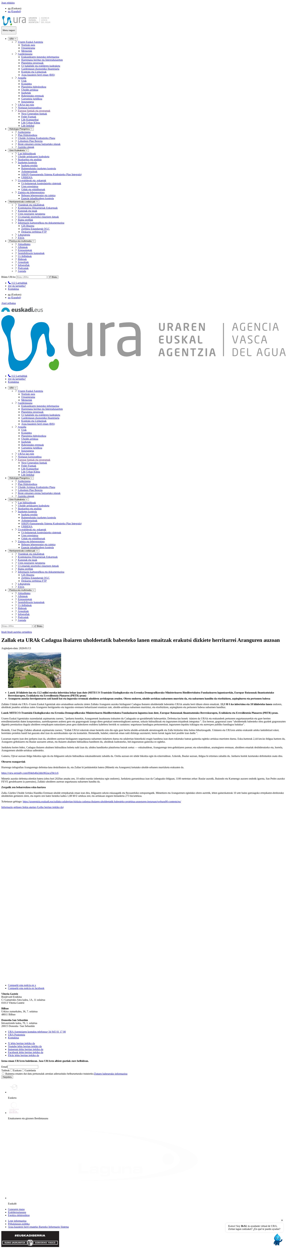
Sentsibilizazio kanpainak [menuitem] (31, 253)
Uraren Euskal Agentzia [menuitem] (30, 42)
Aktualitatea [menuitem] (24, 244)
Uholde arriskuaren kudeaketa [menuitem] (33, 156)
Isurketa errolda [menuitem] (29, 165)
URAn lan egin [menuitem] (26, 104)
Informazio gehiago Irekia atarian (32, 807)
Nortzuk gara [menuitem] (28, 45)
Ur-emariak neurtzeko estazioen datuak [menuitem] (38, 216)
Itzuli (16, 632)
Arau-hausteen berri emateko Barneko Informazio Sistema (38, 1226)
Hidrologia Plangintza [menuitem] (19, 129)
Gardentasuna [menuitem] (25, 53)
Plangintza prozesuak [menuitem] (32, 62)
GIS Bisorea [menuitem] (27, 225)
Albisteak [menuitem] (23, 247)
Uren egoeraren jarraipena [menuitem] (31, 213)
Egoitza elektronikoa (19, 1215)
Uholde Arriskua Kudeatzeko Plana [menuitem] (36, 138)
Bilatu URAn (8, 277)
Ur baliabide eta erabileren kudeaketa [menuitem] (40, 65)
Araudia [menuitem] (22, 77)
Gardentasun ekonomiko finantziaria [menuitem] (40, 68)
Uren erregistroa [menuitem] (29, 186)
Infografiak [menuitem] (24, 265)
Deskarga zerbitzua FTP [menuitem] (34, 231)
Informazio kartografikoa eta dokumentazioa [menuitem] (41, 222)
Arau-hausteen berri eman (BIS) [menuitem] (38, 74)
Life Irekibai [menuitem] (27, 125)
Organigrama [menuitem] (28, 47)
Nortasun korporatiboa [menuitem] (30, 107)
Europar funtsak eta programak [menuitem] (34, 110)
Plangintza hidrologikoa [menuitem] (33, 86)
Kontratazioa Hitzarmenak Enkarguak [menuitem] (38, 207)
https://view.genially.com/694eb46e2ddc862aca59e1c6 (29, 773)
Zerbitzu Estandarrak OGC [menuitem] (35, 228)
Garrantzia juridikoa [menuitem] (31, 98)
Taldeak (5, 1070)
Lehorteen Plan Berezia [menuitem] (30, 141)
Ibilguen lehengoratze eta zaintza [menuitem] (38, 195)
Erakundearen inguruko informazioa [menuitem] (40, 56)
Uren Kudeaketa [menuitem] (17, 150)
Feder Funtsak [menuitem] (28, 116)
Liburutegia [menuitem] (24, 234)
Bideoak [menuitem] (22, 259)
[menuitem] (17, 282)
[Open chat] (277, 1239)
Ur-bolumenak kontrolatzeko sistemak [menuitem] (41, 183)
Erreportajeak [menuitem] (25, 250)
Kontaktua (13, 288)
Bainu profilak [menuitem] (25, 219)
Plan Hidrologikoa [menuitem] (27, 135)
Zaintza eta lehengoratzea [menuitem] (31, 192)
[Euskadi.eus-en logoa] (22, 311)
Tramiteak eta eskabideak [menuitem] (31, 204)
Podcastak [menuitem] (23, 268)
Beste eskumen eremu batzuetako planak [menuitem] (39, 144)
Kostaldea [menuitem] (26, 83)
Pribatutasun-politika (19, 1223)
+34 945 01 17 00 (37, 1031)
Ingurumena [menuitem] (27, 101)
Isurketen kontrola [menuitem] (27, 162)
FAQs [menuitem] (21, 237)
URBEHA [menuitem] (27, 177)
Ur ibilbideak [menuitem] (25, 256)
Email (4, 1066)
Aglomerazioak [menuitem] (29, 171)
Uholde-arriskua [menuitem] (29, 89)
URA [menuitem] (11, 39)
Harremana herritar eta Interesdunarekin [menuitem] (42, 59)
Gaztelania (30, 1070)
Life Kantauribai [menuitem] (30, 119)
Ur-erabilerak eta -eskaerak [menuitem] (32, 180)
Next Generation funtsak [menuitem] (34, 113)
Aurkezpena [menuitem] (24, 132)
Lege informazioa (17, 1220)
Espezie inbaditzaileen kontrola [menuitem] (37, 198)
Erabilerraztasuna (17, 1212)
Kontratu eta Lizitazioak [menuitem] (34, 71)
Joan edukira (8, 2)
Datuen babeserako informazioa (110, 1073)
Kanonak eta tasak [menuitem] (27, 210)
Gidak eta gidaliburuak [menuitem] (33, 189)
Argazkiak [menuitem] (23, 262)
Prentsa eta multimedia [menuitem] (20, 241)
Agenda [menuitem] (22, 271)
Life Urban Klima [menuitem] (30, 122)
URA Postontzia (16, 1034)
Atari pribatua (8, 303)
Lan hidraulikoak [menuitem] (27, 153)
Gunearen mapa (16, 1209)
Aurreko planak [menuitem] (26, 147)
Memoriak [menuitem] (26, 50)
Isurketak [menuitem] (26, 92)
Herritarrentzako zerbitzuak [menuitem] (22, 201)
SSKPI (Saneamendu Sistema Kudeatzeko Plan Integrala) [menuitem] (51, 174)
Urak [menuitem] (24, 80)
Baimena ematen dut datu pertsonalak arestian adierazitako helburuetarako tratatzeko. (66, 1073)
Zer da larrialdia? (17, 285)
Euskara (17, 1070)
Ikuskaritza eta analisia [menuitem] (30, 159)
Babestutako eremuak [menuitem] (32, 95)
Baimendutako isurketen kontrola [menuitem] (38, 168)
